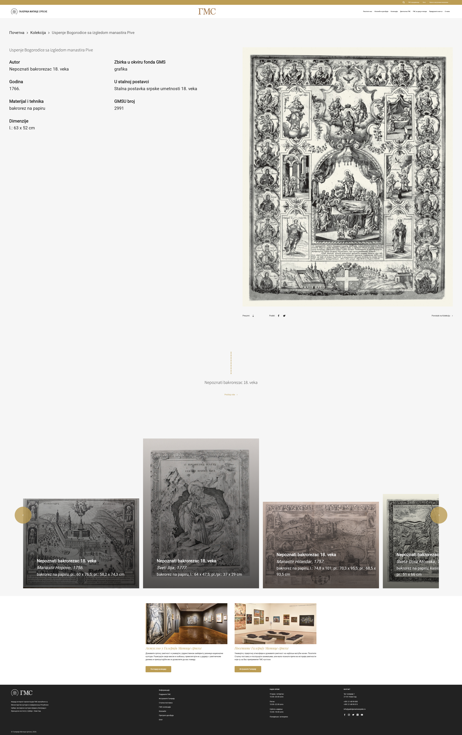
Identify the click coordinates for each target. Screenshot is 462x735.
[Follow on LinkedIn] (358, 715)
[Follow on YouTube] (362, 715)
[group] (81, 543)
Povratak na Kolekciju (441, 316)
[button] (404, 2)
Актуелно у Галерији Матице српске (174, 648)
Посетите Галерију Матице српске (262, 648)
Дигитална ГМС (405, 11)
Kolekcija (38, 32)
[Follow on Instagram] (349, 715)
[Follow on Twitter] (353, 715)
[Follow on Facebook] (345, 715)
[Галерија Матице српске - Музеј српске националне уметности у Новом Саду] (29, 11)
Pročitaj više (230, 394)
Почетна (16, 32)
